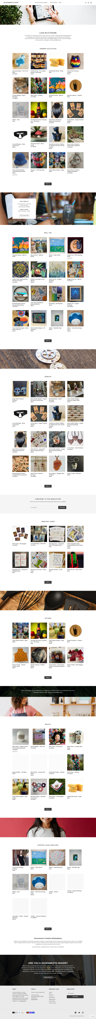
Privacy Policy (52, 1001)
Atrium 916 (23, 1001)
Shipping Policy (52, 999)
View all (48, 183)
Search (50, 992)
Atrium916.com (34, 999)
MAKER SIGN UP (48, 977)
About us (51, 994)
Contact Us (51, 995)
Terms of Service (52, 1003)
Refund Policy (52, 997)
